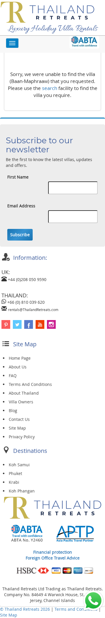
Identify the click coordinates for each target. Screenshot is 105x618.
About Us (18, 367)
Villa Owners (21, 402)
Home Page (20, 358)
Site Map (17, 428)
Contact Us (19, 419)
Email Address (21, 206)
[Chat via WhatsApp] (93, 600)
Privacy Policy (22, 436)
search (49, 88)
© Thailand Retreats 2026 (25, 609)
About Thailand (24, 393)
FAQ (13, 375)
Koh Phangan (22, 491)
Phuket (15, 473)
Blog (13, 410)
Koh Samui (19, 464)
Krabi (14, 482)
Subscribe (20, 234)
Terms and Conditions (77, 609)
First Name (18, 177)
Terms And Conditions (30, 384)
